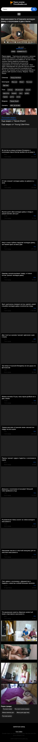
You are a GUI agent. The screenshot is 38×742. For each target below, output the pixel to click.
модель (14, 93)
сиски (18, 97)
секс (20, 93)
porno (12, 97)
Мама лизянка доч (8, 712)
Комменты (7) (22, 51)
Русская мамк (7, 709)
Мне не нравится (14, 48)
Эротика (5, 85)
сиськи (28, 89)
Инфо (13, 51)
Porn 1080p (19, 731)
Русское (29, 82)
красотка (6, 93)
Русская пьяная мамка (22, 709)
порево (5, 97)
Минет (22, 82)
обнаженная (19, 89)
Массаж (14, 82)
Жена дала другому (23, 712)
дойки (27, 93)
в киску (10, 89)
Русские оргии (7, 716)
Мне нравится (11, 48)
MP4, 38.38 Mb (15, 105)
